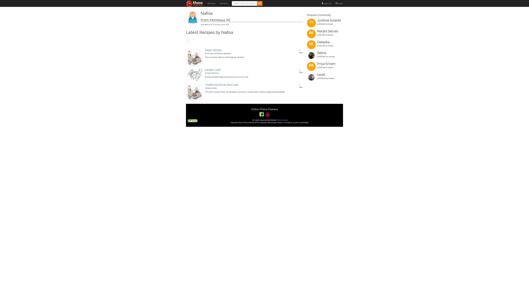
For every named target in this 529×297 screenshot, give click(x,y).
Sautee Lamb (213, 69)
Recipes (211, 3)
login (340, 3)
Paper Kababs (213, 50)
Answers (224, 3)
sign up (327, 3)
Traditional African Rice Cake (222, 84)
